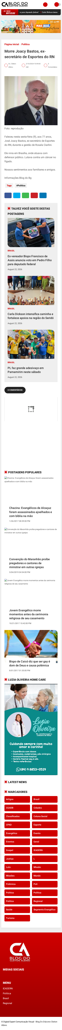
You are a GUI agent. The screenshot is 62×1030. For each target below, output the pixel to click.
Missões (10, 875)
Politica (25, 44)
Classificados (13, 816)
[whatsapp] (25, 195)
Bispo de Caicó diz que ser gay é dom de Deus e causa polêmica (29, 663)
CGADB (9, 807)
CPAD (9, 824)
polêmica (11, 884)
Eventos (10, 841)
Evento (37, 833)
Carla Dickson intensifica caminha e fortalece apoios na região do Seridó (31, 316)
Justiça (10, 858)
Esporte (37, 824)
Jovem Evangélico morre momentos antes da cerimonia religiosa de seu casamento (28, 614)
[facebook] (8, 195)
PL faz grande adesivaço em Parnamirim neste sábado (26, 370)
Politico (10, 901)
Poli (36, 884)
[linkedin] (43, 195)
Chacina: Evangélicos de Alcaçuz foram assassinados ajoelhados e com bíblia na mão (30, 511)
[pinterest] (34, 195)
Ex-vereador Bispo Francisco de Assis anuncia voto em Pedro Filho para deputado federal (30, 260)
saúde (9, 909)
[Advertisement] (24, 445)
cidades (38, 807)
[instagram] (12, 975)
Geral (36, 841)
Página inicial (11, 44)
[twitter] (16, 195)
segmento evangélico (44, 909)
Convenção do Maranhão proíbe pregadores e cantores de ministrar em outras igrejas (29, 563)
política (37, 892)
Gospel (9, 850)
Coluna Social (40, 816)
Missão (37, 867)
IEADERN (38, 850)
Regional (38, 901)
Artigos (9, 799)
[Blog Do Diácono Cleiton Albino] (14, 7)
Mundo (37, 875)
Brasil (11, 250)
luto (8, 867)
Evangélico (11, 833)
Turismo (10, 918)
